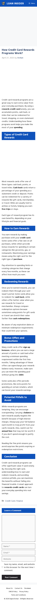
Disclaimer (27, 588)
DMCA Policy (13, 591)
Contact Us (18, 588)
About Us (9, 588)
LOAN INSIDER (15, 3)
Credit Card (10, 500)
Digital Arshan (14, 598)
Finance (19, 500)
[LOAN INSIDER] (3, 3)
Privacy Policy (23, 591)
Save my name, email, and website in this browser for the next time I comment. (19, 567)
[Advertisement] (18, 27)
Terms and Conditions (18, 595)
